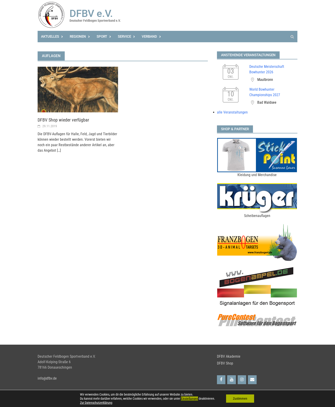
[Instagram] (242, 379)
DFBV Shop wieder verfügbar (63, 120)
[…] (58, 150)
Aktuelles (50, 36)
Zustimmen (240, 398)
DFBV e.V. (91, 13)
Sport (102, 36)
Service (124, 36)
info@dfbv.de (47, 378)
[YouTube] (231, 379)
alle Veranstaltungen (232, 112)
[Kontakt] (252, 379)
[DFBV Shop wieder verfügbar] (78, 89)
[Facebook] (221, 379)
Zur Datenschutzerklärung (96, 402)
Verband (149, 36)
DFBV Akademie (228, 356)
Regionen (78, 36)
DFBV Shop (225, 363)
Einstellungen (189, 398)
